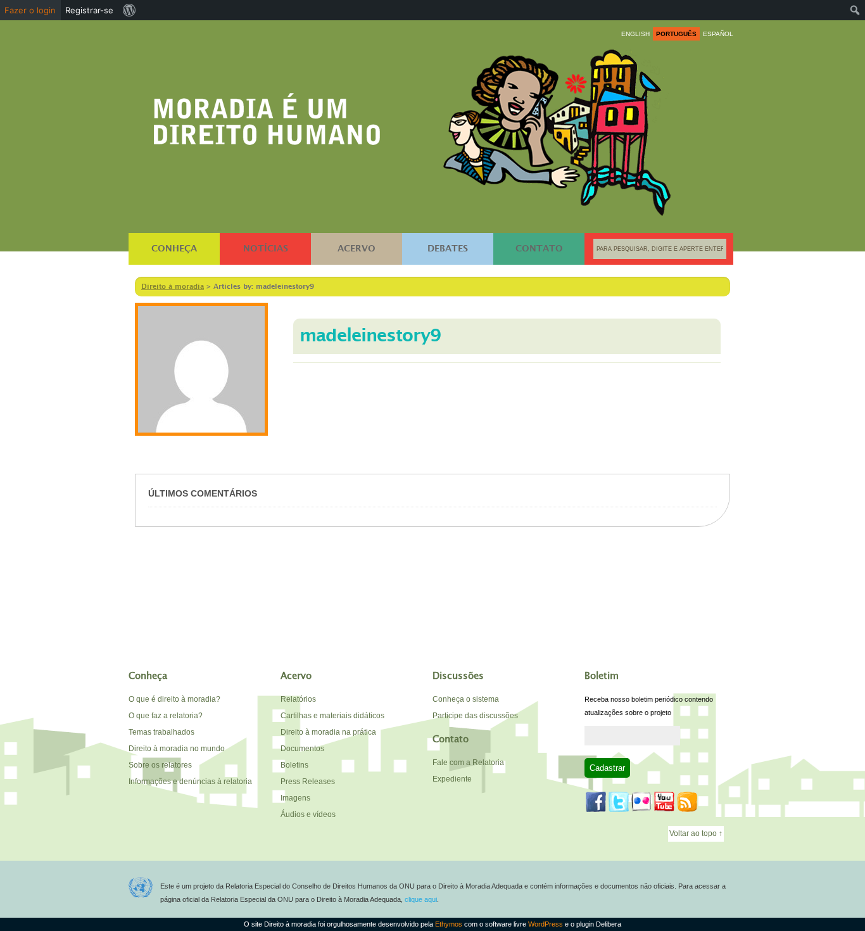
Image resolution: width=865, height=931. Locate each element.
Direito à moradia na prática (328, 732)
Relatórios (298, 699)
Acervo (357, 248)
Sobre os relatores (160, 765)
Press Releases (308, 781)
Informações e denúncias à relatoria (190, 781)
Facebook (596, 802)
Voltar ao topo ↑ (696, 833)
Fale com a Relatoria (468, 762)
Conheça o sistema (465, 699)
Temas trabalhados (161, 732)
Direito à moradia (267, 115)
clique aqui (421, 899)
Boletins (294, 765)
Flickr (641, 802)
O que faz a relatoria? (166, 715)
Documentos (302, 748)
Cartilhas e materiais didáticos (332, 715)
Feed (687, 802)
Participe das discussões (475, 715)
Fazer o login (30, 10)
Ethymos (448, 924)
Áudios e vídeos (308, 814)
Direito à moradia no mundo (177, 748)
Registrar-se (89, 10)
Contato (539, 248)
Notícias (265, 248)
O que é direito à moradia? (174, 699)
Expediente (452, 779)
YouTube (664, 802)
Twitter (619, 802)
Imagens (295, 798)
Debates (447, 248)
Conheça (174, 248)
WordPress (545, 924)
